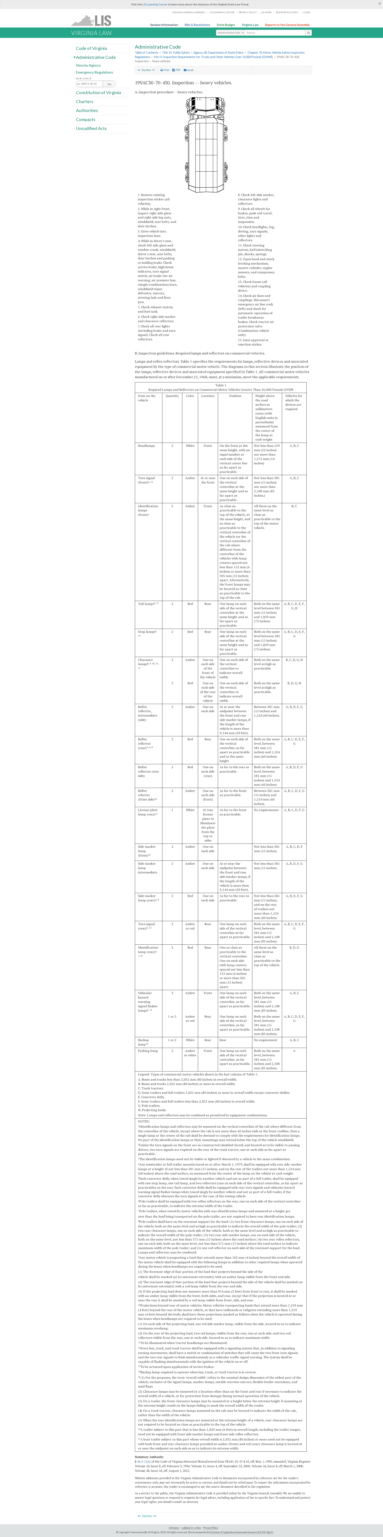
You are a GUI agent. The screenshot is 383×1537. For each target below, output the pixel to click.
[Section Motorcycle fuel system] (139, 70)
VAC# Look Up (84, 78)
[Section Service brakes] (153, 70)
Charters (84, 101)
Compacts (85, 119)
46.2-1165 (144, 1461)
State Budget (226, 25)
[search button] (308, 33)
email (190, 70)
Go (109, 84)
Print (166, 70)
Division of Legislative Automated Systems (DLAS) (238, 1532)
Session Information (164, 25)
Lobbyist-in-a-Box (191, 1527)
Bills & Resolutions (197, 25)
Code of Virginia (91, 48)
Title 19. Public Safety (176, 52)
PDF (178, 70)
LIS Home (174, 1527)
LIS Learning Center (154, 4)
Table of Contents (146, 52)
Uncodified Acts (91, 128)
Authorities (87, 110)
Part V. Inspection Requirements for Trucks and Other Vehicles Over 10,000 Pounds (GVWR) (213, 57)
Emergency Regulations (94, 72)
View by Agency (88, 65)
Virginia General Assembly (188, 12)
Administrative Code (96, 57)
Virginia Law (250, 25)
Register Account (287, 12)
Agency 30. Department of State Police (218, 52)
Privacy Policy (248, 12)
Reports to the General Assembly (287, 25)
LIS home (266, 12)
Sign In (269, 1532)
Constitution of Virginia (98, 92)
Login (306, 12)
